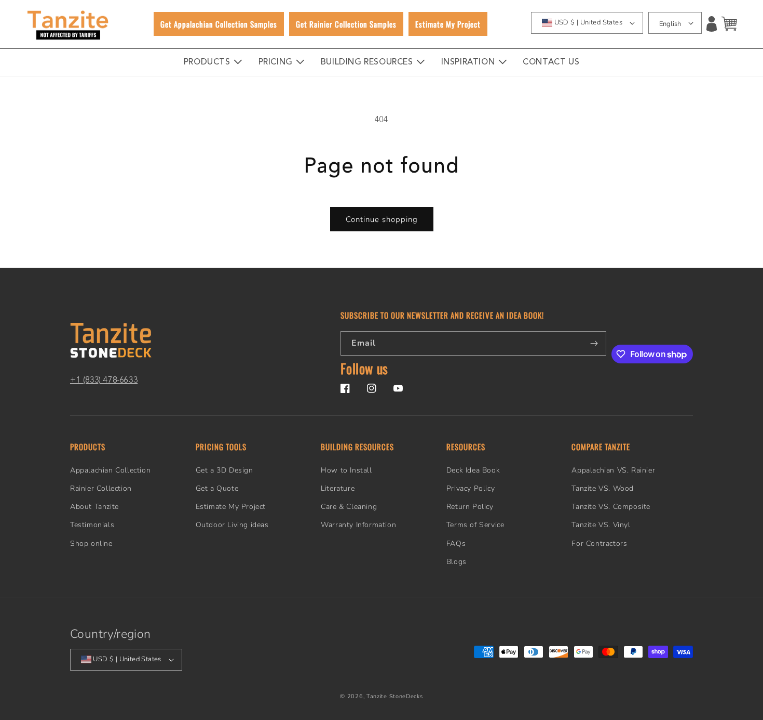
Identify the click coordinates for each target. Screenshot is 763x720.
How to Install (346, 470)
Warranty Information (358, 525)
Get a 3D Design (224, 470)
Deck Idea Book (473, 470)
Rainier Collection (101, 488)
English (670, 24)
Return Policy (470, 507)
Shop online (91, 543)
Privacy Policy (470, 488)
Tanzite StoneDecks (394, 696)
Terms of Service (475, 525)
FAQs (456, 543)
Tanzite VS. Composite (610, 507)
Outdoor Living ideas (232, 525)
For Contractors (599, 543)
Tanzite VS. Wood (602, 488)
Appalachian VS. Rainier (613, 470)
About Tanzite (94, 507)
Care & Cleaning (349, 507)
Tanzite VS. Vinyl (600, 525)
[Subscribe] (594, 343)
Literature (338, 488)
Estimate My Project (231, 507)
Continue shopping (382, 219)
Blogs (456, 562)
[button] (729, 24)
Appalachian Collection (110, 470)
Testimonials (92, 525)
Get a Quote (217, 488)
